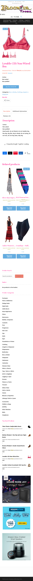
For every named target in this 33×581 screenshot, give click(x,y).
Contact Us (11, 1)
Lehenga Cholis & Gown (9, 398)
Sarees (4, 393)
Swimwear (5, 360)
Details (10, 73)
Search (19, 276)
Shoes (4, 314)
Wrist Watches (6, 409)
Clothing (19, 92)
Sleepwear (5, 357)
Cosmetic (4, 322)
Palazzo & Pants (7, 382)
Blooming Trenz (18, 579)
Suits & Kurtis (6, 390)
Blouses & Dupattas (8, 395)
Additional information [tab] (20, 111)
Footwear (5, 298)
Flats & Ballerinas (7, 300)
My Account (18, 1)
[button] (27, 30)
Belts (3, 412)
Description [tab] (6, 111)
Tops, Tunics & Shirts (8, 371)
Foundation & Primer (8, 341)
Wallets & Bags (6, 404)
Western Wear (6, 366)
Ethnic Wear (5, 387)
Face (3, 325)
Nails (3, 336)
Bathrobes (5, 352)
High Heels (5, 306)
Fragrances (5, 328)
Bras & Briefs (12, 92)
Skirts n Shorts (6, 368)
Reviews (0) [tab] (6, 116)
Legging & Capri (6, 376)
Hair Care (5, 330)
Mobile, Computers (7, 319)
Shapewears (5, 349)
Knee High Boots (7, 311)
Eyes (3, 338)
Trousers (4, 384)
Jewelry (4, 406)
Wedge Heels (6, 303)
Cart (23, 1)
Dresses (4, 379)
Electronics (5, 317)
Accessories (5, 401)
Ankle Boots (5, 309)
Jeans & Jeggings (7, 374)
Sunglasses (5, 415)
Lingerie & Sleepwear (8, 347)
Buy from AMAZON (11, 87)
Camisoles (5, 363)
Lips (3, 333)
